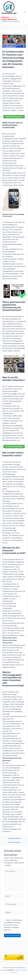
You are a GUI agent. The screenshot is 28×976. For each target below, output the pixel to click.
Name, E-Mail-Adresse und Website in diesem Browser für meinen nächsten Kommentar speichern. (13, 925)
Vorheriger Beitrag (14, 838)
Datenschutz (18, 970)
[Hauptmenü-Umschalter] (25, 12)
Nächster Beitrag (14, 842)
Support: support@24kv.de (9, 18)
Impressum (14, 972)
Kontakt (25, 970)
